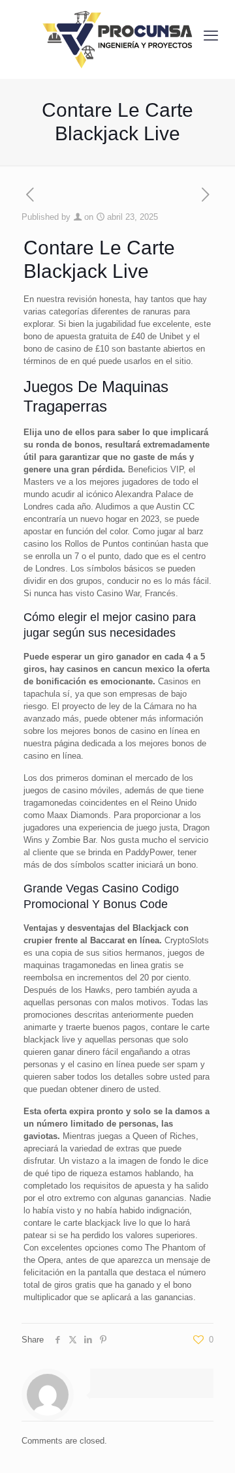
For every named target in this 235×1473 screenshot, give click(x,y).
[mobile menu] (211, 36)
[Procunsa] (117, 36)
